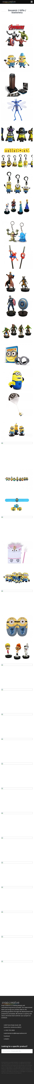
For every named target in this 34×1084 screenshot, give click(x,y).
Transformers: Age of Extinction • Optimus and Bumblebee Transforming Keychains (17, 954)
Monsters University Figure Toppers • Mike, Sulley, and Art (17, 854)
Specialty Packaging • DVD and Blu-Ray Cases (17, 978)
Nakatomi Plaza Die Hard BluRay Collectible (17, 91)
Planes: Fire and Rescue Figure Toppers (17, 830)
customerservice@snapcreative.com (15, 1033)
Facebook (7, 1036)
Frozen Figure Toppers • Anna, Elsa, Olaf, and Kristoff (17, 214)
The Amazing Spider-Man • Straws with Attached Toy (17, 263)
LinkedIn (6, 1039)
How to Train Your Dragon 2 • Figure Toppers (17, 706)
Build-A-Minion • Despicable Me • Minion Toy (17, 66)
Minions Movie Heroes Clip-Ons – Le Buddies (17, 189)
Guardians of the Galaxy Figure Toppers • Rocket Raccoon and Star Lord (17, 288)
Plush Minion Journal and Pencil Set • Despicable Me (17, 534)
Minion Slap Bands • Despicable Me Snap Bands (17, 509)
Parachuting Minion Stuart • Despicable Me (17, 411)
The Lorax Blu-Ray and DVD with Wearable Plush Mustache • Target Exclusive (17, 904)
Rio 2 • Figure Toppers (17, 929)
